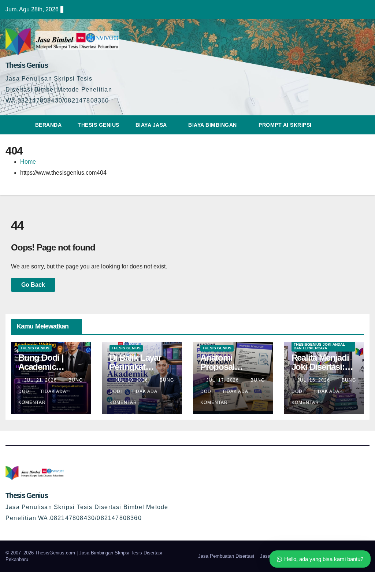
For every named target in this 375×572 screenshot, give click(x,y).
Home (28, 162)
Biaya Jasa (151, 125)
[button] (364, 125)
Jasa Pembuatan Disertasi (226, 556)
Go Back (33, 285)
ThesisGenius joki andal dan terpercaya (319, 346)
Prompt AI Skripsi (286, 125)
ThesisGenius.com (56, 553)
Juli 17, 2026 (223, 380)
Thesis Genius (26, 65)
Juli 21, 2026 (41, 380)
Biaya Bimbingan (213, 125)
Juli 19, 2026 (132, 380)
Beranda (48, 125)
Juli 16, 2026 (314, 380)
